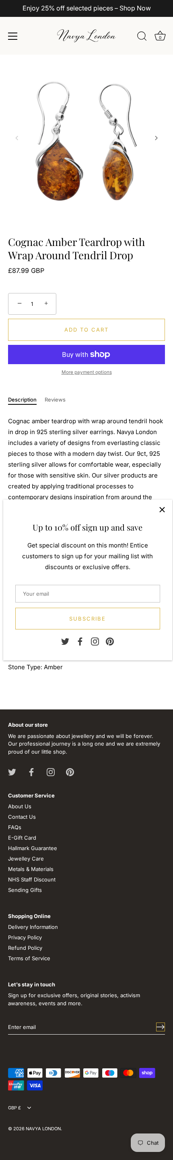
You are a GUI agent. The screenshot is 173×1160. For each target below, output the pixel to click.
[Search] (142, 37)
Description (22, 399)
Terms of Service (29, 958)
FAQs (14, 827)
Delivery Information (33, 927)
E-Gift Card (22, 837)
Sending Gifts (25, 890)
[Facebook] (80, 641)
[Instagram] (95, 641)
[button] (17, 138)
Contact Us (22, 817)
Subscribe (87, 618)
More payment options (87, 372)
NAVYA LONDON (43, 1128)
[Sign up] (160, 1027)
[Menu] (13, 36)
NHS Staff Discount (32, 879)
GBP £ (14, 1108)
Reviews (55, 399)
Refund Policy (25, 948)
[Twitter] (65, 641)
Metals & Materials (31, 869)
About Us (19, 806)
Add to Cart (86, 329)
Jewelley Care (26, 858)
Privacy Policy (25, 937)
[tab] (26, 400)
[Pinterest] (110, 641)
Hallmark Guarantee (32, 848)
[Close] (162, 510)
